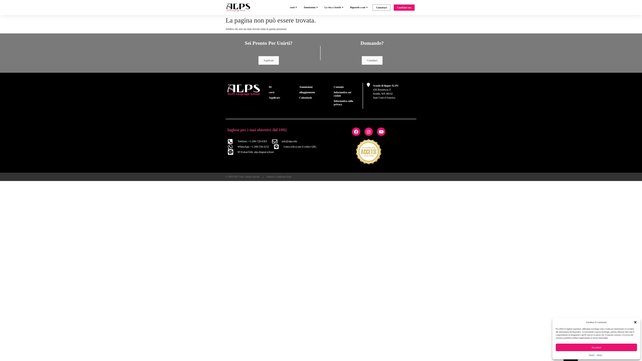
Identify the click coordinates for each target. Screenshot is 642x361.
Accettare (596, 347)
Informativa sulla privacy (343, 103)
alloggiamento (307, 92)
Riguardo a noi (357, 7)
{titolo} (592, 355)
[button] (635, 322)
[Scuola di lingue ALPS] (368, 85)
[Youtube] (381, 132)
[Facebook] (356, 132)
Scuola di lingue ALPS (385, 85)
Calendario (305, 97)
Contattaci (381, 7)
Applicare (268, 60)
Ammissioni (309, 7)
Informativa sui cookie (342, 94)
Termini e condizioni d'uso (279, 176)
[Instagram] (368, 132)
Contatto (339, 87)
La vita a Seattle (333, 7)
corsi (292, 7)
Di (270, 87)
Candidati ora (404, 7)
